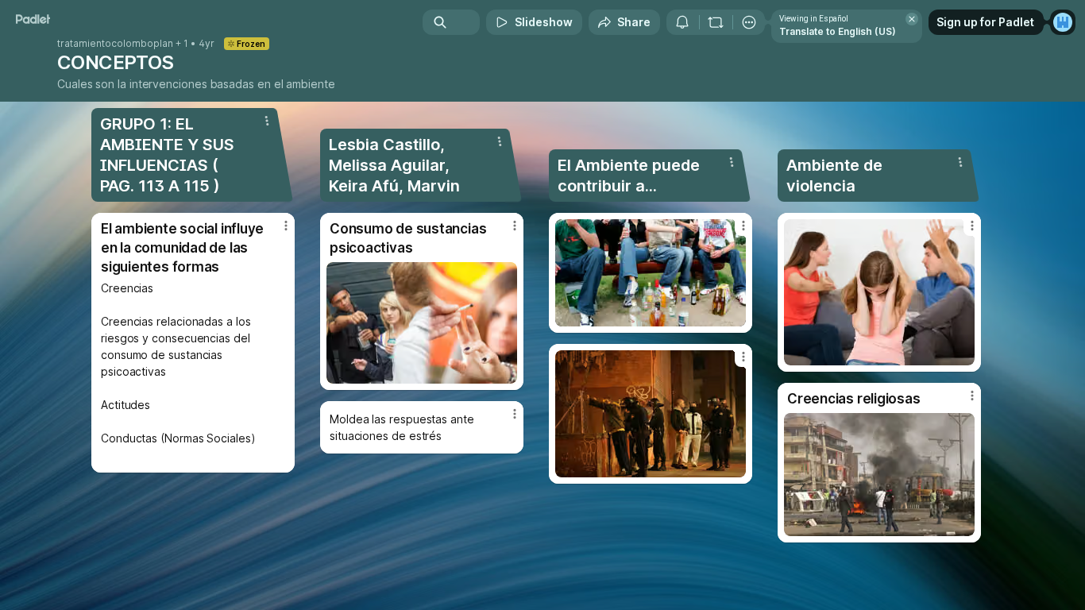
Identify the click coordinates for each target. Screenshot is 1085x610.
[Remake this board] (716, 22)
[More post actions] (286, 225)
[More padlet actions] (749, 22)
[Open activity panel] (682, 22)
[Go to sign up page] (1062, 22)
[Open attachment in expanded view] (421, 323)
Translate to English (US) (837, 31)
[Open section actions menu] (267, 121)
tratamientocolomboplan (115, 43)
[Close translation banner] (911, 19)
